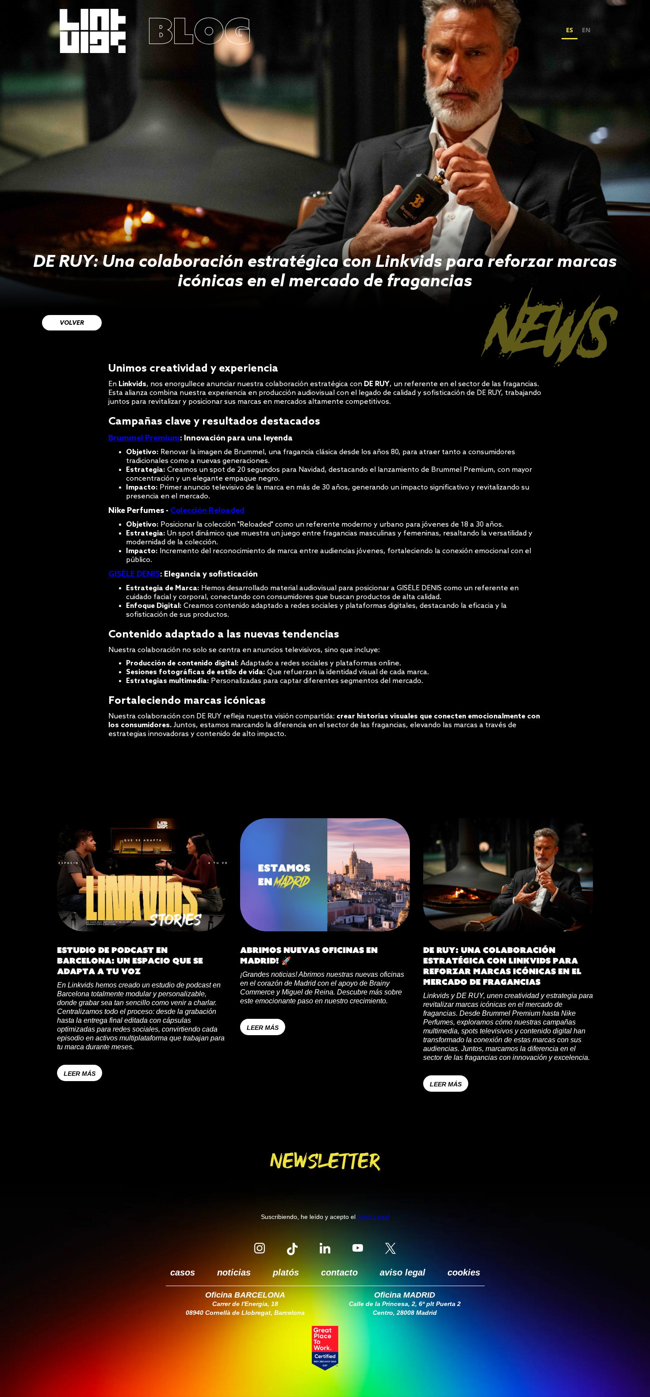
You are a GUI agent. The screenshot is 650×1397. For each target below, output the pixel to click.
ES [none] (569, 30)
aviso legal (402, 1272)
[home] (92, 30)
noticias (234, 1272)
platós (286, 1272)
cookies (463, 1272)
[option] (586, 31)
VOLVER (72, 323)
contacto (339, 1272)
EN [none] (586, 30)
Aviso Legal (373, 1216)
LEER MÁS (80, 1073)
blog (199, 31)
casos (182, 1272)
